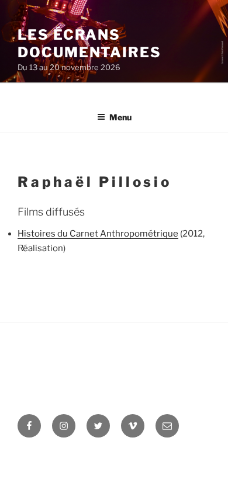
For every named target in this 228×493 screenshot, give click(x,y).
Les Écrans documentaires (89, 43)
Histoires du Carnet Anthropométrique (98, 233)
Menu (120, 117)
